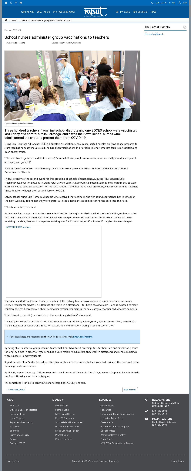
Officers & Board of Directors (23, 410)
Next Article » (130, 389)
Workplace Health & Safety (113, 435)
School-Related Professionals (69, 422)
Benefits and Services (65, 414)
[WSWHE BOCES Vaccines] (52, 262)
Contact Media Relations (164, 422)
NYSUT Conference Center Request (117, 443)
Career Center (107, 422)
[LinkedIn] (20, 2)
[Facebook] (4, 2)
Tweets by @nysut (153, 33)
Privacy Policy (177, 461)
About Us (14, 405)
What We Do (43, 11)
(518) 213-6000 (159, 411)
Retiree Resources (63, 439)
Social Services (108, 431)
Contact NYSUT (17, 443)
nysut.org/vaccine (83, 336)
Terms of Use (13, 461)
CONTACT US (161, 2)
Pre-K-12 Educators (64, 418)
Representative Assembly (22, 422)
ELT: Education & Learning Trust (115, 426)
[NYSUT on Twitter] (9, 2)
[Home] (6, 20)
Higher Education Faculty (67, 431)
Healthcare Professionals (67, 426)
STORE (172, 2)
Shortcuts (14, 431)
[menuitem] (27, 12)
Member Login (62, 410)
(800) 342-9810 (159, 414)
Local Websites (17, 418)
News (153, 11)
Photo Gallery (107, 439)
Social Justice (107, 405)
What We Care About (64, 11)
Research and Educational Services (117, 414)
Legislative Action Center (112, 418)
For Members (140, 11)
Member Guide (62, 405)
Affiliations (15, 426)
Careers (13, 439)
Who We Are (27, 11)
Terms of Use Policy (19, 435)
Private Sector (61, 435)
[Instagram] (15, 2)
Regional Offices (17, 414)
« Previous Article (16, 389)
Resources (106, 410)
